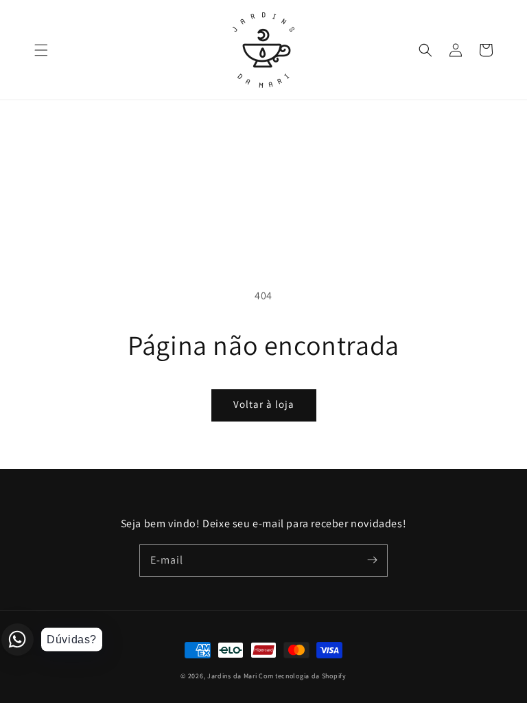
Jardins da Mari (232, 675)
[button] (41, 50)
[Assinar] (372, 560)
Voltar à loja (263, 404)
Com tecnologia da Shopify (303, 675)
